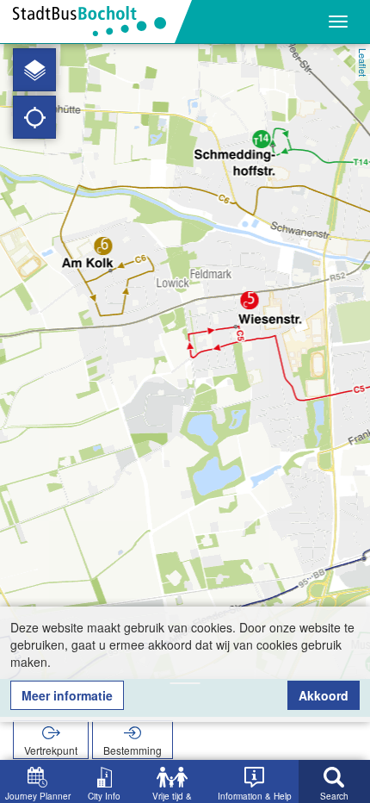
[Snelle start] (34, 69)
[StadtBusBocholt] (96, 21)
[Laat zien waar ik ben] (34, 117)
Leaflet (363, 62)
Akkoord (323, 695)
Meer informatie (67, 695)
